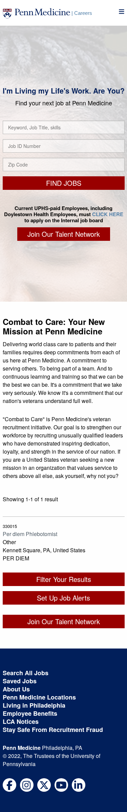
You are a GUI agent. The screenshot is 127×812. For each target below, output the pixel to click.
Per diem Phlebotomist (30, 534)
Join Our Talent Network (63, 234)
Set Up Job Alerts (63, 598)
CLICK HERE (107, 214)
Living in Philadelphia (34, 705)
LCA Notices (21, 721)
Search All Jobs (25, 672)
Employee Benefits (30, 713)
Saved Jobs (20, 681)
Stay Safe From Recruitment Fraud (53, 729)
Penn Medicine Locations (39, 697)
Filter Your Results (63, 579)
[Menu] (121, 12)
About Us (16, 689)
